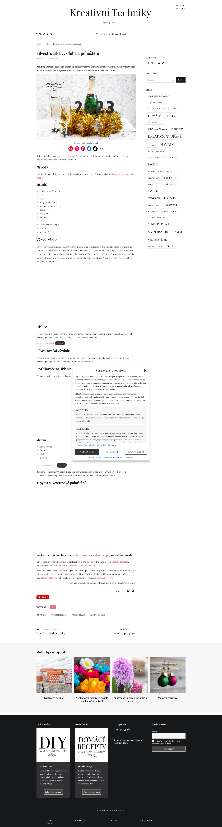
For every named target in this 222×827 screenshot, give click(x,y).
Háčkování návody (155, 122)
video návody (81, 555)
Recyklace (153, 178)
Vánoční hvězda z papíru (51, 631)
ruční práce (170, 178)
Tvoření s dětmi (167, 184)
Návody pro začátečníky (161, 157)
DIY (96, 34)
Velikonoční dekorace (162, 211)
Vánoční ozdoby (154, 205)
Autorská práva (81, 820)
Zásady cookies (95, 457)
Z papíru (170, 246)
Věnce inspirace (78, 615)
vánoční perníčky (87, 565)
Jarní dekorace (157, 128)
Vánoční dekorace (58, 615)
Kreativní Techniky (110, 12)
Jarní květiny (177, 129)
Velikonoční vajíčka (156, 217)
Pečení (153, 164)
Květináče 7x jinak (54, 697)
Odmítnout (111, 451)
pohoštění (76, 156)
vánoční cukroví (61, 565)
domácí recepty (105, 577)
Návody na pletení (156, 152)
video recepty (101, 555)
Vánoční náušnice (168, 697)
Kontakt (50, 823)
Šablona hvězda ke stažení (45, 465)
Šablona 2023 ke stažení (45, 343)
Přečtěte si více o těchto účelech (108, 445)
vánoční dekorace (120, 561)
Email (154, 731)
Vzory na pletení (155, 246)
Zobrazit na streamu (53, 792)
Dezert (175, 108)
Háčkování (113, 34)
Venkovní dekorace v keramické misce (129, 699)
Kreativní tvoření (164, 136)
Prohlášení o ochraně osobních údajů (117, 457)
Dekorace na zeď (157, 108)
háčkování (52, 577)
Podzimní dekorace (160, 171)
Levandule (152, 145)
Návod (166, 144)
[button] (145, 370)
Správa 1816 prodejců (86, 445)
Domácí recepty (161, 116)
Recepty (123, 34)
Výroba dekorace (97, 615)
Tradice (151, 184)
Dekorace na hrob (155, 102)
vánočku (74, 565)
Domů (50, 820)
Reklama (113, 820)
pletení (42, 577)
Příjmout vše (87, 451)
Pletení (104, 34)
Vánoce (153, 191)
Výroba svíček (157, 239)
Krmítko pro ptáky (124, 631)
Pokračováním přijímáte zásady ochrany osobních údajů (166, 742)
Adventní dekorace (159, 96)
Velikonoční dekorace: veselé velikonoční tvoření (92, 699)
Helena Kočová (42, 58)
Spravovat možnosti (136, 451)
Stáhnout (60, 343)
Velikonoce (171, 204)
